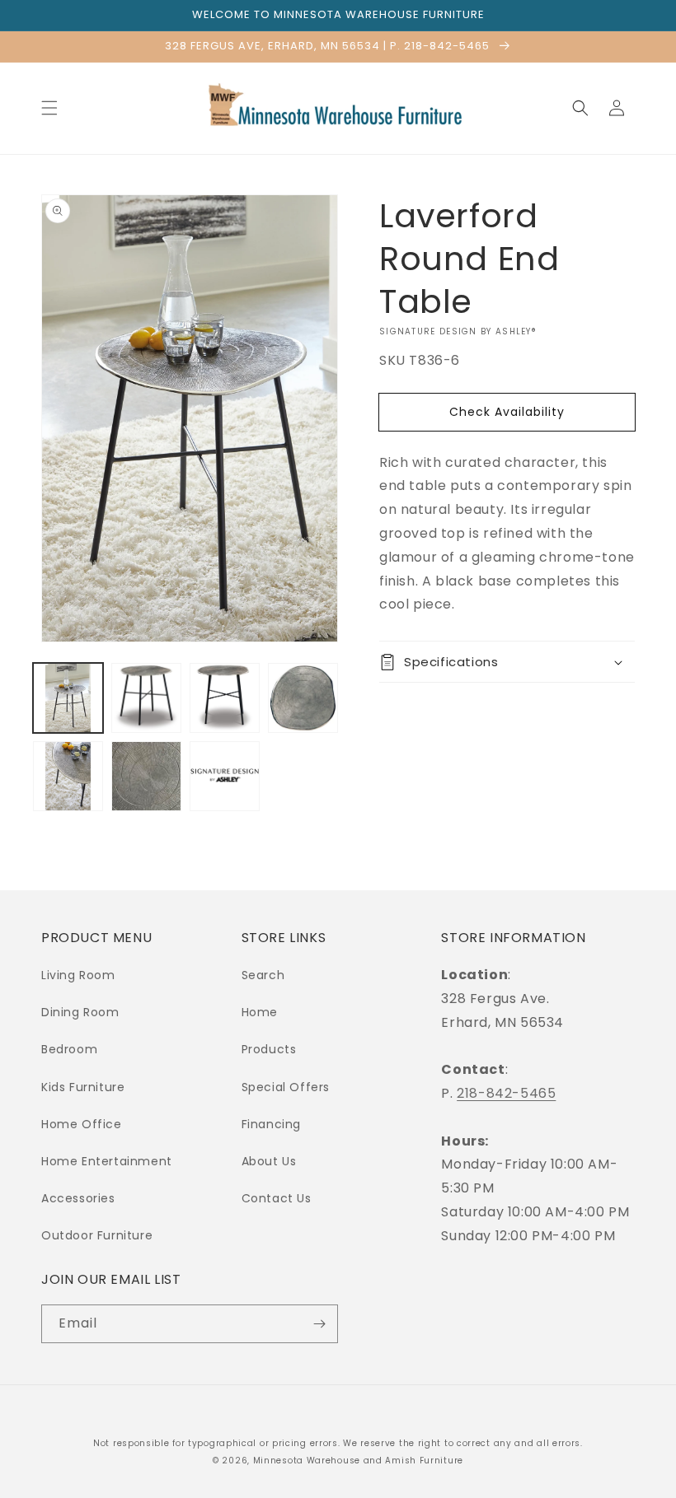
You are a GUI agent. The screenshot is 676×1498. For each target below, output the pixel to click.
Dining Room (80, 1012)
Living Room (78, 975)
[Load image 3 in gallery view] (225, 698)
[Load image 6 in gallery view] (146, 776)
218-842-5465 (506, 1093)
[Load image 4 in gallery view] (303, 698)
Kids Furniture (82, 1087)
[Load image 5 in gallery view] (68, 776)
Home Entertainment (106, 1161)
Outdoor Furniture (97, 1235)
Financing (271, 1124)
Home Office (81, 1124)
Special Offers (286, 1087)
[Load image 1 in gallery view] (68, 698)
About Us (269, 1161)
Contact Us (277, 1198)
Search (263, 975)
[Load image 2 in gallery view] (146, 698)
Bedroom (69, 1049)
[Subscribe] (319, 1323)
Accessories (78, 1198)
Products (269, 1049)
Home (260, 1012)
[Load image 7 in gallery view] (225, 776)
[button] (49, 108)
